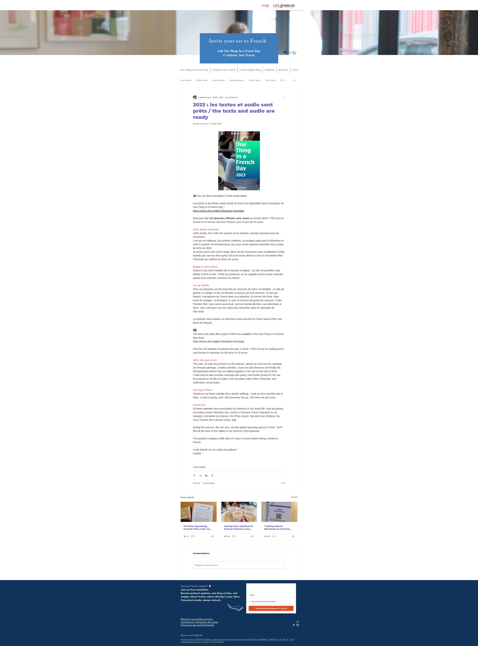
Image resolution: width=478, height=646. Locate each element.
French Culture (255, 80)
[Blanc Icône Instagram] (297, 624)
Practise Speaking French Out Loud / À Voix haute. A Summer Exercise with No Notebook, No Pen (198, 527)
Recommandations (236, 80)
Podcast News (201, 80)
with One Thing (228, 51)
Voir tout (294, 497)
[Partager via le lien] (212, 475)
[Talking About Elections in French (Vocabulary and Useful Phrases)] (279, 512)
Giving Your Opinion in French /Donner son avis (238, 527)
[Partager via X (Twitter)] (200, 475)
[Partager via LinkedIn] (206, 475)
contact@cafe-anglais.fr (190, 642)
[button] (294, 52)
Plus (281, 80)
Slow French (270, 80)
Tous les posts (185, 80)
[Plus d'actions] (283, 97)
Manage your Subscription (197, 618)
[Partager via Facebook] (194, 475)
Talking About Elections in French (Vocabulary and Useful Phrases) (279, 527)
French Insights (218, 80)
